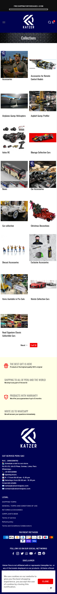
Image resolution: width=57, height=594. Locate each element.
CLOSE (45, 581)
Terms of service (9, 518)
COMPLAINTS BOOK (10, 514)
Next (23, 345)
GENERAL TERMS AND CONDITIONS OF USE (19, 506)
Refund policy (7, 522)
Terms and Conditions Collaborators (17, 525)
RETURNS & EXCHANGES (12, 510)
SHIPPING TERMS (9, 502)
